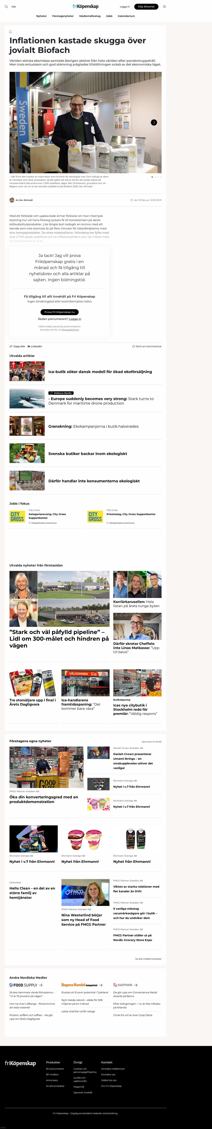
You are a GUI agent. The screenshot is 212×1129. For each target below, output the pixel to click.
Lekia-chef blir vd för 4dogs (78, 1011)
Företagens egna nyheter (30, 741)
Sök (14, 6)
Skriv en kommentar (149, 346)
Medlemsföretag (90, 16)
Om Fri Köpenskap (111, 1086)
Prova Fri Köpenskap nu (59, 312)
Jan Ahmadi (26, 200)
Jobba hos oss (108, 1080)
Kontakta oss (108, 1074)
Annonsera (52, 1080)
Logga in (75, 319)
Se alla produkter (55, 1086)
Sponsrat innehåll (83, 1092)
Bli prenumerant (55, 1068)
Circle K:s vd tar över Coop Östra (132, 1015)
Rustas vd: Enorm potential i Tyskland (84, 992)
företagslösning (70, 329)
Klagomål (79, 1086)
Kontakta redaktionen (113, 1068)
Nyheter (41, 16)
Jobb (109, 16)
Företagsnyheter (63, 16)
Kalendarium (126, 16)
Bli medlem (52, 1074)
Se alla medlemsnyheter (148, 958)
